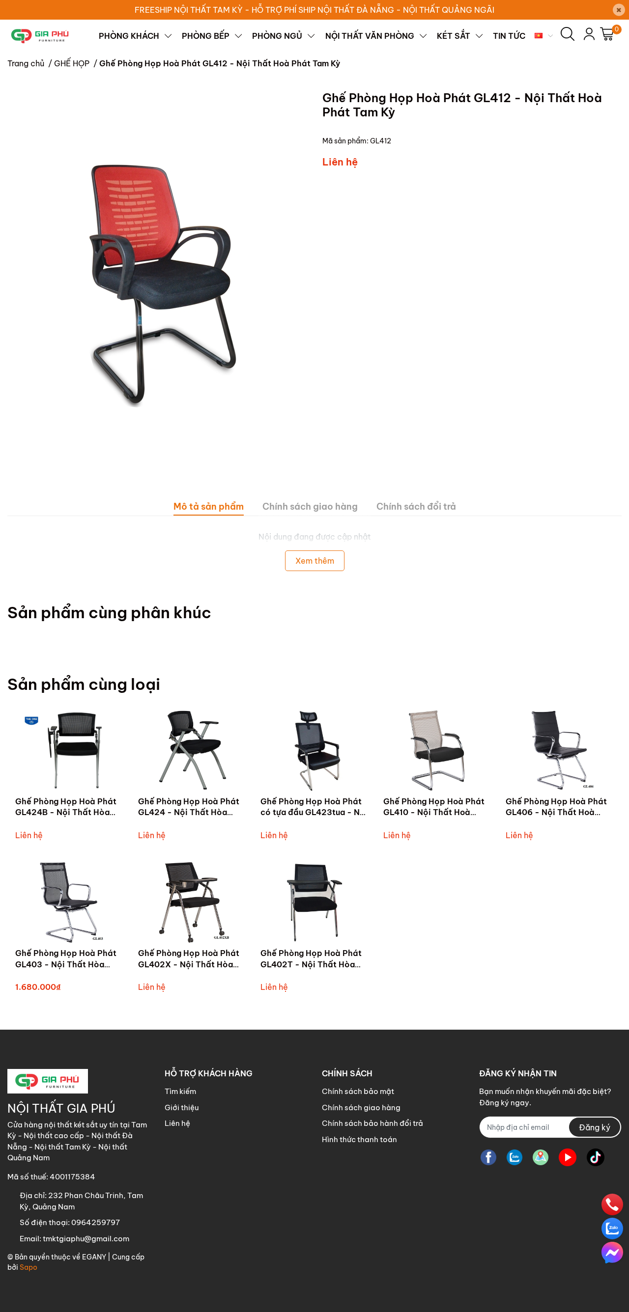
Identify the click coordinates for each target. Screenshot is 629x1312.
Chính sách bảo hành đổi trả (372, 1123)
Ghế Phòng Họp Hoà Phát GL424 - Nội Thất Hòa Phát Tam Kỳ (188, 812)
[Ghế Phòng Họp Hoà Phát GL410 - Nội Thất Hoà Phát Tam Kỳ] (437, 750)
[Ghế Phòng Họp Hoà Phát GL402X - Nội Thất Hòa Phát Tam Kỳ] (192, 902)
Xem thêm (314, 561)
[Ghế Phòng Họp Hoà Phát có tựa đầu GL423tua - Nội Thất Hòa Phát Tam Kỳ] (314, 750)
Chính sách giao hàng (361, 1107)
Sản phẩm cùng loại (83, 684)
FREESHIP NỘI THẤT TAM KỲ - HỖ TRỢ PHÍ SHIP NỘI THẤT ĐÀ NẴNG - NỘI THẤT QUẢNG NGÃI (314, 10)
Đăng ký (594, 1127)
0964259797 (95, 1222)
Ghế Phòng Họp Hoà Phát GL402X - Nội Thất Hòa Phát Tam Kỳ (188, 964)
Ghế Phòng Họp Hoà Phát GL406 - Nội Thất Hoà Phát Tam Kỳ (556, 812)
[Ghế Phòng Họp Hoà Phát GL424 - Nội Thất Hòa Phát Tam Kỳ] (192, 750)
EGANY (94, 1257)
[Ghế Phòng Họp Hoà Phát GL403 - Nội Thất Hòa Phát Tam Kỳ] (69, 902)
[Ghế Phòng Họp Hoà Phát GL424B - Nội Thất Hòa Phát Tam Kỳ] (69, 750)
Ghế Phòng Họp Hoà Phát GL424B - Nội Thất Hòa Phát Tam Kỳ (65, 812)
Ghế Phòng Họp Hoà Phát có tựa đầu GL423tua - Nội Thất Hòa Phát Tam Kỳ (314, 812)
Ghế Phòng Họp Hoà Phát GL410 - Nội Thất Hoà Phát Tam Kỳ (434, 812)
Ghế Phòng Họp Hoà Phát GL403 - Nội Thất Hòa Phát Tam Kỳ (65, 964)
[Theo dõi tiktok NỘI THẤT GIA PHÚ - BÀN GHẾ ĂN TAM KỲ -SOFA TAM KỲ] (595, 1157)
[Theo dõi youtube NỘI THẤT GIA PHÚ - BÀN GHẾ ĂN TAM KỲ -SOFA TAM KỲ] (567, 1157)
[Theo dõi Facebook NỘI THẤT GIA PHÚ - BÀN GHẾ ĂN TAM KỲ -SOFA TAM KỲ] (488, 1157)
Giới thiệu (182, 1107)
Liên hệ (177, 1123)
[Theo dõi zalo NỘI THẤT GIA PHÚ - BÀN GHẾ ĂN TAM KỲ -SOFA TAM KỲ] (514, 1157)
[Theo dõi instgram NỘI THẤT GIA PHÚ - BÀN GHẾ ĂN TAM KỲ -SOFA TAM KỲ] (540, 1157)
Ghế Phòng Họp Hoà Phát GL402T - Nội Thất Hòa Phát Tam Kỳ (311, 964)
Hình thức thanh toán (359, 1139)
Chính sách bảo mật (358, 1091)
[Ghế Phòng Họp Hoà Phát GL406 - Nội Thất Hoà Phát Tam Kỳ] (560, 750)
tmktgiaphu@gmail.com (86, 1238)
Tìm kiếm (180, 1091)
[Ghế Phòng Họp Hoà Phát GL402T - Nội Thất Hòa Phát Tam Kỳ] (314, 902)
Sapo (28, 1267)
